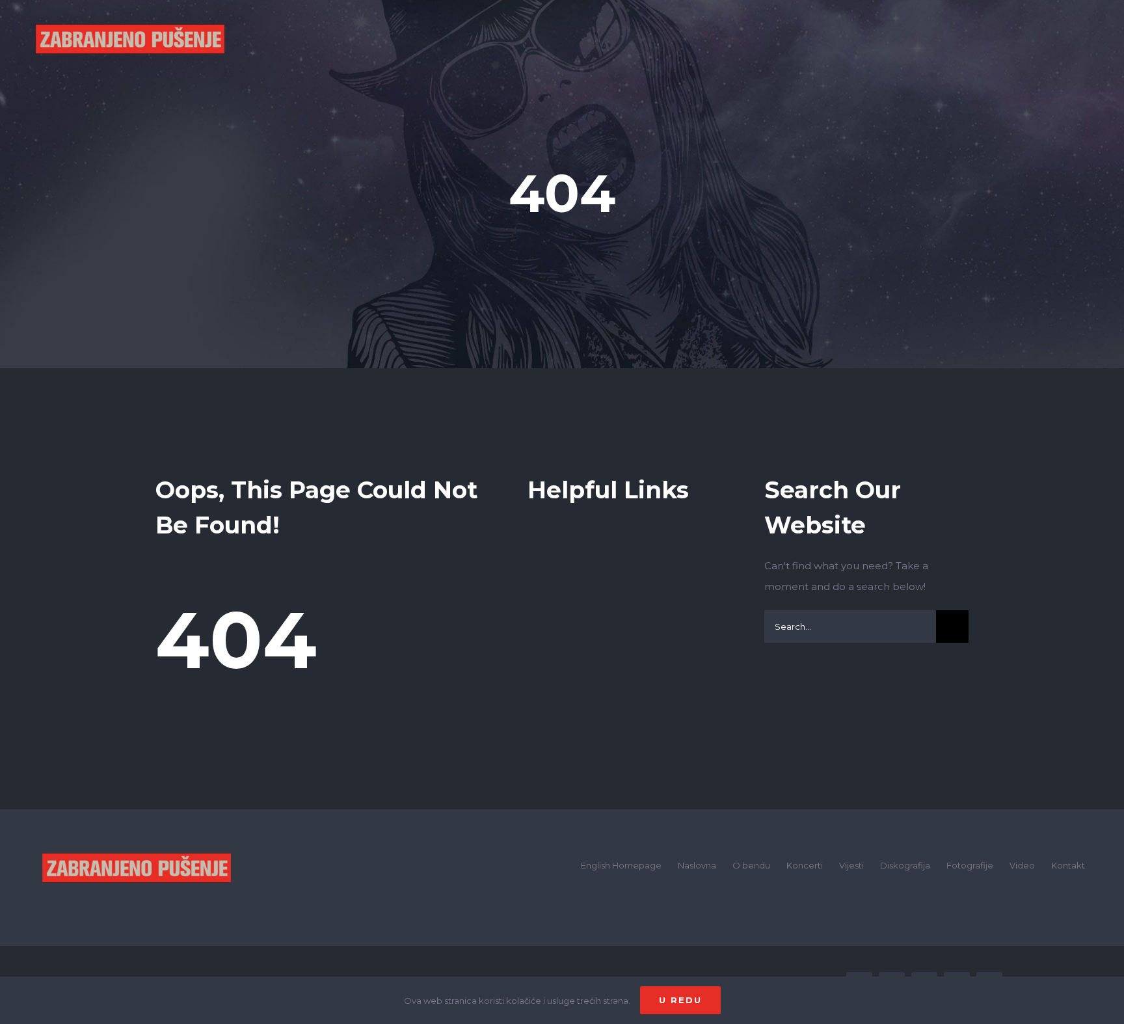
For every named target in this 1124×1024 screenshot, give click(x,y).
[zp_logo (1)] (136, 834)
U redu (680, 1000)
